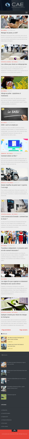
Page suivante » (24, 330)
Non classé (4, 423)
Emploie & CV (4, 182)
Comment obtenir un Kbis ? (9, 156)
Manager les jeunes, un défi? (9, 33)
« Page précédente (6, 330)
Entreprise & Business (6, 61)
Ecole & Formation (6, 413)
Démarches (3, 153)
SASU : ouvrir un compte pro (9, 125)
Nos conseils (4, 30)
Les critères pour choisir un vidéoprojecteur (14, 64)
